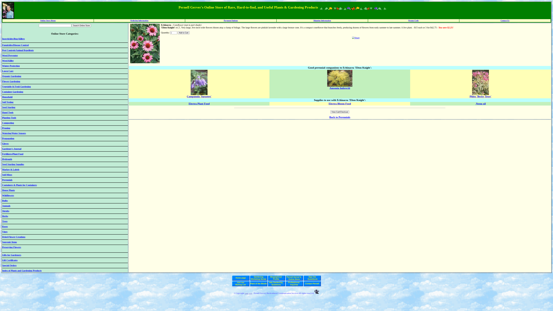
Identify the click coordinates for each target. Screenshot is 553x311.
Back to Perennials (339, 117)
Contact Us (505, 20)
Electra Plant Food (199, 103)
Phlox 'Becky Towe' (480, 96)
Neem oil (480, 103)
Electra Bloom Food (340, 103)
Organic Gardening (11, 76)
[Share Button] (356, 38)
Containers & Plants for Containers (19, 185)
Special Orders (9, 265)
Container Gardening (12, 92)
